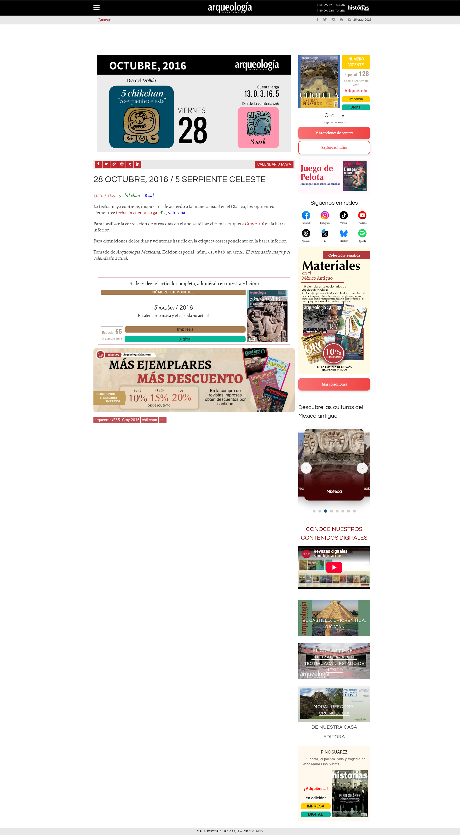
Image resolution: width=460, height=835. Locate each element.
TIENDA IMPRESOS (330, 5)
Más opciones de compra (334, 133)
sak (163, 420)
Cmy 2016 (130, 420)
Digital (185, 339)
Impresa (185, 329)
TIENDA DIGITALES (330, 11)
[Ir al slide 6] (342, 511)
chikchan (149, 420)
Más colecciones (334, 384)
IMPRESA (316, 806)
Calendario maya (274, 164)
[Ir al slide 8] (354, 511)
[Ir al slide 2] (319, 511)
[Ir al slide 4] (331, 511)
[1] (194, 103)
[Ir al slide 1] (314, 511)
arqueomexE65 (107, 420)
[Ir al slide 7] (348, 511)
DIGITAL (315, 814)
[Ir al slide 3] (325, 511)
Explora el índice (334, 147)
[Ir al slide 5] (337, 511)
